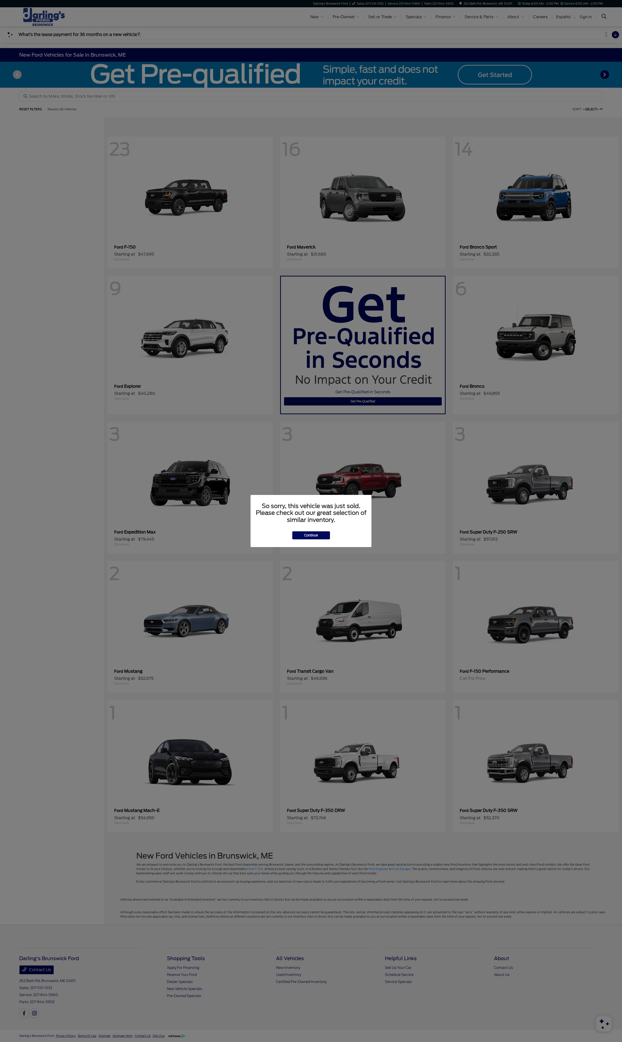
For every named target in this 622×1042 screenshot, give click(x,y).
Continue (311, 535)
